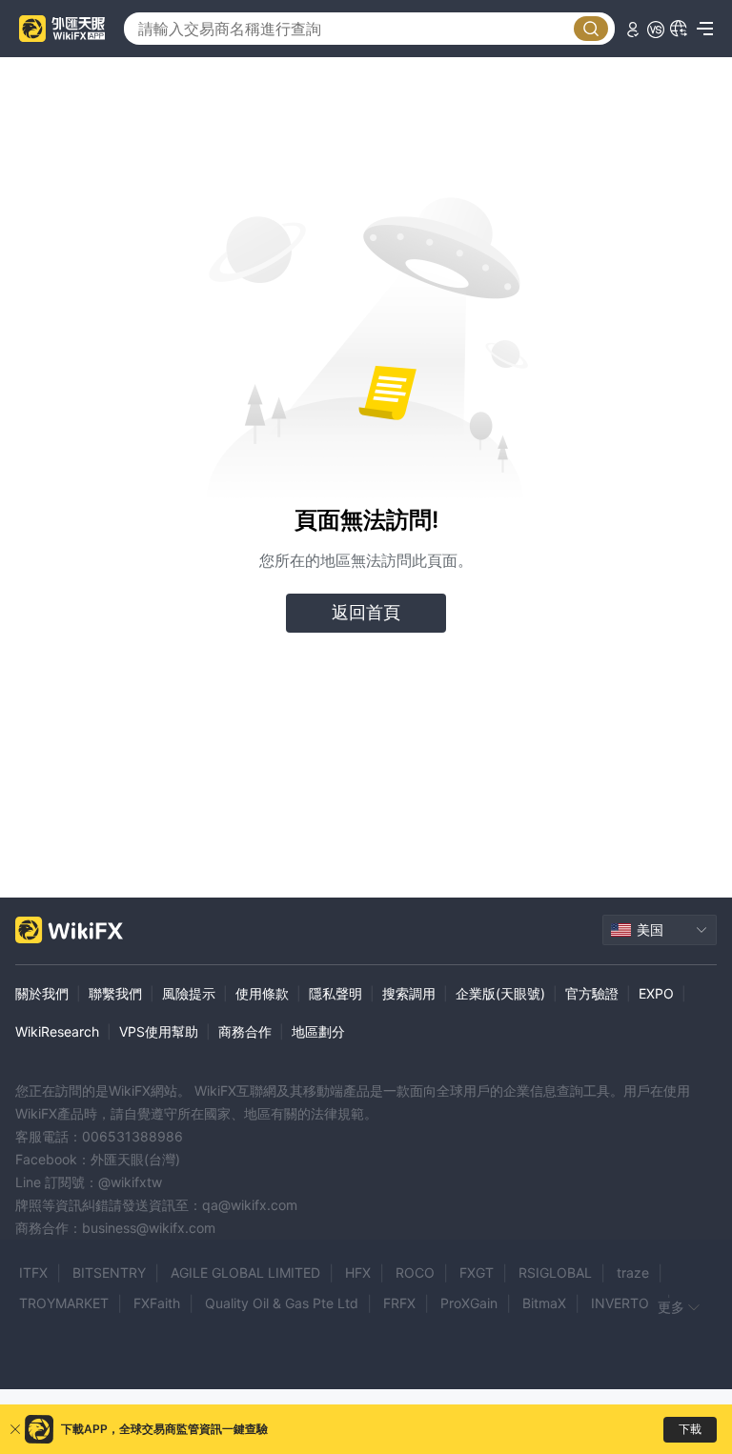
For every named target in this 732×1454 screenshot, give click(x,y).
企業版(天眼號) (500, 993)
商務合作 (245, 1031)
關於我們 (42, 993)
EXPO (656, 993)
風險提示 (188, 993)
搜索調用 (409, 993)
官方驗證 (592, 993)
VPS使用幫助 (158, 1031)
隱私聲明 (335, 993)
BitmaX (544, 1303)
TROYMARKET (64, 1303)
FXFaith (156, 1303)
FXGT (476, 1272)
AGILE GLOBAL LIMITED (245, 1272)
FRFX (399, 1303)
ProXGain (469, 1303)
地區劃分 (318, 1031)
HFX (358, 1272)
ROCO (415, 1272)
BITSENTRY (109, 1272)
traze (633, 1272)
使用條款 (262, 993)
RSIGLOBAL (555, 1272)
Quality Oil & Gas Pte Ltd (281, 1303)
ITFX (33, 1272)
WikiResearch (57, 1031)
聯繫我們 (115, 993)
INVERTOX (624, 1303)
